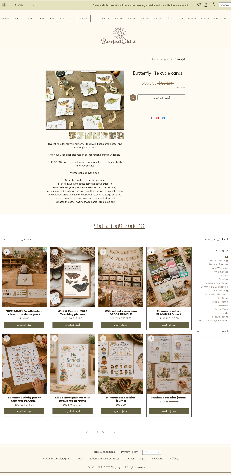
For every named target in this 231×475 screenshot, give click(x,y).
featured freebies (218, 264)
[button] (151, 452)
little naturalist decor (216, 294)
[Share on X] (152, 118)
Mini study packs (218, 316)
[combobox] (17, 239)
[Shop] (206, 4)
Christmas (222, 298)
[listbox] (151, 452)
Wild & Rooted (220, 301)
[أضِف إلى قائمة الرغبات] (133, 97)
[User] (212, 4)
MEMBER (223, 305)
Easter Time (221, 309)
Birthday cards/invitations (213, 320)
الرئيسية (181, 59)
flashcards (222, 313)
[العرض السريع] (169, 277)
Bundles (223, 279)
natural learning (219, 260)
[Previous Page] (114, 432)
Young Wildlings (219, 268)
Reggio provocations (216, 283)
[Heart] (199, 4)
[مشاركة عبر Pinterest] (158, 118)
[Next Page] (79, 432)
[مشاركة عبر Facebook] (163, 118)
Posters (224, 275)
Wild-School (221, 271)
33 (86, 432)
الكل (226, 256)
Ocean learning (219, 290)
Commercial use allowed (214, 286)
